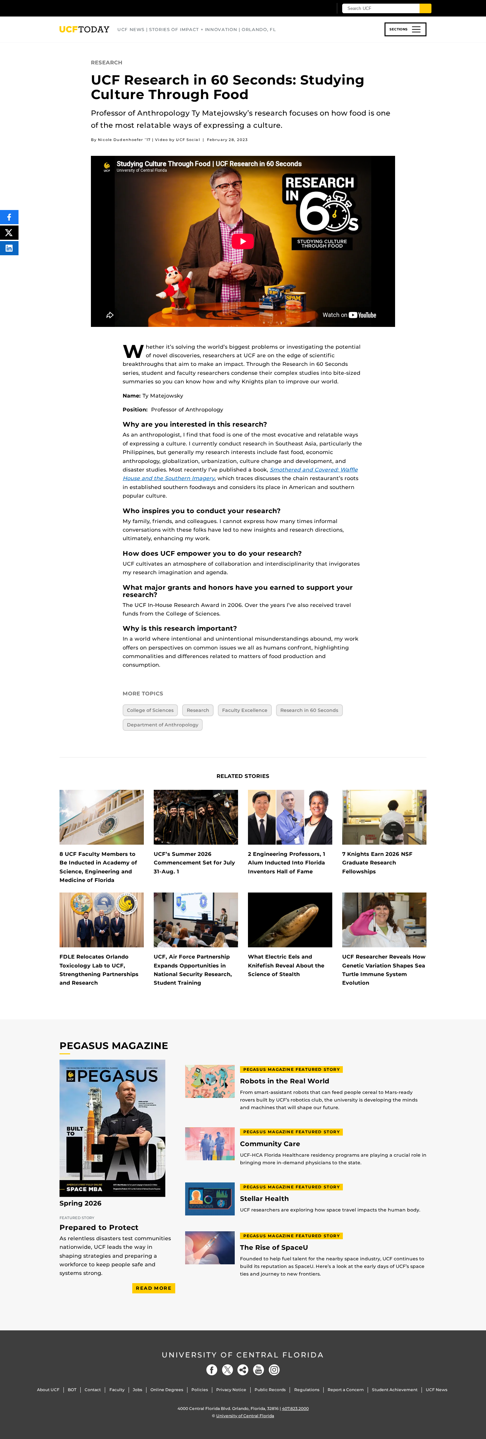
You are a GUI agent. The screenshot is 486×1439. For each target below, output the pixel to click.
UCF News (436, 1389)
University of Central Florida (243, 1355)
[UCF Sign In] (311, 8)
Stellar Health (264, 1199)
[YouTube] (258, 1369)
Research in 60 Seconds (309, 710)
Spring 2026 (80, 1203)
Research (198, 710)
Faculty (117, 1389)
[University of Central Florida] (108, 8)
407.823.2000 (295, 1408)
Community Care (270, 1144)
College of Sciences (150, 710)
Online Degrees (166, 1389)
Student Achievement (395, 1389)
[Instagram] (274, 1369)
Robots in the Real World (284, 1081)
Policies (199, 1389)
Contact (93, 1389)
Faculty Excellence (244, 710)
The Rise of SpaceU (274, 1247)
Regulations (306, 1389)
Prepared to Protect (99, 1227)
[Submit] (425, 8)
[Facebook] (212, 1369)
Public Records (270, 1389)
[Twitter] (227, 1369)
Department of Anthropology (162, 724)
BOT (72, 1389)
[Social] (243, 1369)
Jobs (137, 1389)
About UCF (48, 1389)
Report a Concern (346, 1389)
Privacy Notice (231, 1389)
